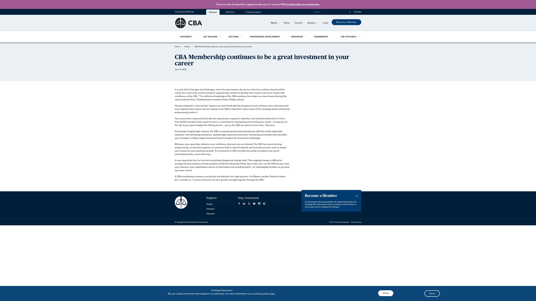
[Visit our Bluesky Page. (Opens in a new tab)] (255, 202)
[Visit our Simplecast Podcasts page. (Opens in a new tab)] (264, 202)
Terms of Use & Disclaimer (339, 222)
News (287, 22)
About (274, 22)
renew (250, 4)
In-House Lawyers (253, 12)
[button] (350, 12)
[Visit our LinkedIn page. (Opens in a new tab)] (245, 202)
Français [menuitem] (357, 12)
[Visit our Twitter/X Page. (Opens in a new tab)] (250, 202)
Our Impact (186, 36)
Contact (298, 22)
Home (177, 46)
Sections (234, 36)
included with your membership (302, 4)
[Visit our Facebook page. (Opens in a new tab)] (240, 202)
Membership (321, 36)
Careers (311, 22)
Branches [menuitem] (230, 12)
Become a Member (346, 22)
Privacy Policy (356, 222)
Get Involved (210, 36)
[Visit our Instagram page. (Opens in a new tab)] (260, 202)
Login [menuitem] (325, 22)
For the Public (348, 36)
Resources (297, 36)
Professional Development (265, 36)
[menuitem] (188, 36)
